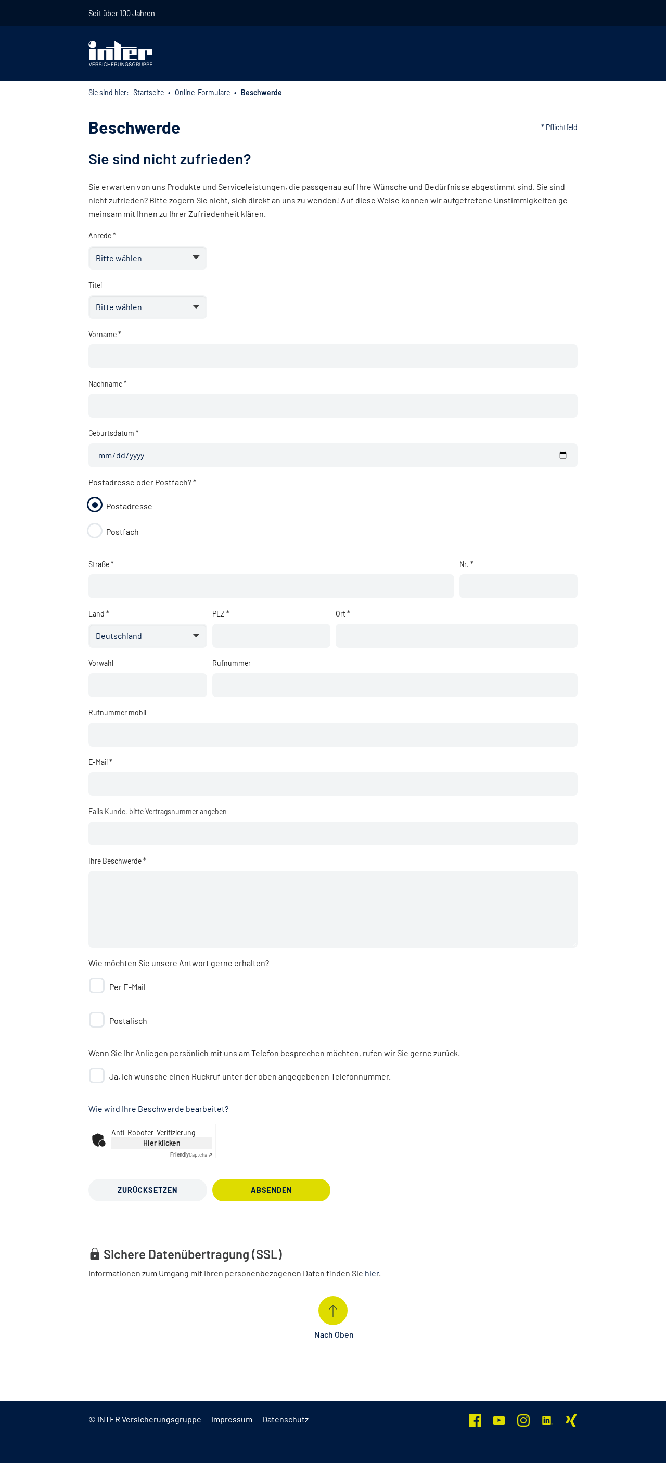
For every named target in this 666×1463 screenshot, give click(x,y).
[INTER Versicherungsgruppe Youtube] (499, 1419)
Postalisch (128, 1020)
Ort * (343, 613)
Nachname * (107, 383)
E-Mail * (100, 762)
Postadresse (129, 506)
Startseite (148, 92)
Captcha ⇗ (191, 1154)
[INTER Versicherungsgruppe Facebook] (475, 1419)
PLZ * (220, 613)
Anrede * (102, 235)
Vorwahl (100, 663)
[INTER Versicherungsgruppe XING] (571, 1419)
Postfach (122, 531)
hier (372, 1273)
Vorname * (104, 334)
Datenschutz (285, 1419)
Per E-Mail (127, 987)
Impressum (231, 1419)
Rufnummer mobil (117, 712)
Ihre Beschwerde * (117, 860)
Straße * (101, 564)
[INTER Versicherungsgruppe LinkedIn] (547, 1419)
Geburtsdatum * (113, 433)
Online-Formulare (202, 92)
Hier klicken (162, 1142)
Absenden (271, 1190)
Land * (98, 613)
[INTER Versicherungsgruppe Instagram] (523, 1419)
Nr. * (466, 564)
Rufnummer (231, 663)
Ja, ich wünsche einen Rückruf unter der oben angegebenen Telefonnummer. (250, 1076)
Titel (95, 284)
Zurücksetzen (147, 1190)
